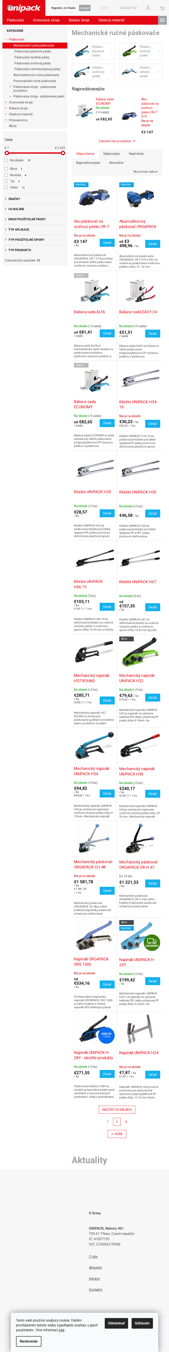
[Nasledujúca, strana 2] (117, 1122)
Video (17, 187)
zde (61, 1330)
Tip (15, 181)
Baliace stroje (18, 108)
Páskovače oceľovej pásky (33, 63)
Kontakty (95, 1290)
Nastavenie (29, 1341)
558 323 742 (128, 8)
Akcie (13, 126)
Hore (119, 1134)
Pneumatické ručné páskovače (34, 81)
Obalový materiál (21, 114)
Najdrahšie (136, 153)
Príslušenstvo (18, 120)
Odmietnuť (116, 1323)
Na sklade (20, 160)
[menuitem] (15, 20)
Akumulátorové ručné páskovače (36, 75)
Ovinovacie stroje (21, 102)
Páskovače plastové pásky (33, 51)
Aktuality (95, 1268)
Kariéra (94, 1279)
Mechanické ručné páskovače (33, 45)
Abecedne (116, 162)
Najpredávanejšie (88, 162)
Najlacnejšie (111, 153)
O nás (93, 1257)
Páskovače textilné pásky (32, 57)
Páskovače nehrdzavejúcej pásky (38, 69)
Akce (16, 168)
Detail (107, 243)
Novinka (18, 175)
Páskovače (16, 39)
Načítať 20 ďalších (117, 1109)
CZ (104, 7)
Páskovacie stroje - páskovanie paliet (38, 96)
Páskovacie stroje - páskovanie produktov (34, 88)
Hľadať (84, 8)
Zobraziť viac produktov (114, 141)
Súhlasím (142, 1323)
